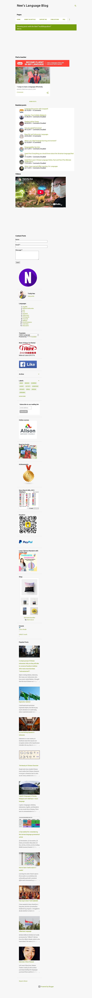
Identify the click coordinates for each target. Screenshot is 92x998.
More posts (32, 101)
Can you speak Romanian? (33, 128)
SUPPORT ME (43, 19)
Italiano (25, 320)
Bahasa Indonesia (28, 308)
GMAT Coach (23, 634)
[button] (47, 93)
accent (22, 386)
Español (25, 313)
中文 (24, 312)
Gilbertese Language (25, 931)
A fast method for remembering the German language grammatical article (29, 834)
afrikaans (22, 392)
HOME (18, 19)
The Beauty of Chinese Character (28, 765)
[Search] (75, 6)
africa (28, 389)
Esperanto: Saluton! (24, 702)
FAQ (64, 19)
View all (19, 28)
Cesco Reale (22, 629)
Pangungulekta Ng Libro (32, 147)
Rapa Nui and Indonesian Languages (36, 134)
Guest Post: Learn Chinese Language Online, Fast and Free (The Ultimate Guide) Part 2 (48, 160)
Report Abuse (23, 981)
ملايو (24, 310)
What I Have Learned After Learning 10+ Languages (41, 166)
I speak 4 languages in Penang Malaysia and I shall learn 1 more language (28, 798)
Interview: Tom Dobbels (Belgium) (35, 115)
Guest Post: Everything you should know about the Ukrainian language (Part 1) (49, 154)
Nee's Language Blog (32, 5)
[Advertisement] (42, 43)
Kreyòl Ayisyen (27, 322)
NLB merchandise (29, 617)
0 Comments (20, 92)
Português (26, 317)
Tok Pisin (25, 324)
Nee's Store (30, 620)
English (25, 306)
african (34, 389)
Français (25, 319)
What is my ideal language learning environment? (40, 141)
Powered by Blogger (47, 986)
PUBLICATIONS (55, 19)
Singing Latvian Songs (32, 121)
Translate (33, 337)
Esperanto (26, 315)
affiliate (22, 389)
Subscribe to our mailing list (29, 404)
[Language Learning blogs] (28, 484)
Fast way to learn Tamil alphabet (28, 901)
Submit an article (29, 19)
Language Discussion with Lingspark (36, 109)
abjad (21, 383)
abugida (27, 383)
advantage (35, 386)
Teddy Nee (31, 293)
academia (33, 383)
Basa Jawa (26, 325)
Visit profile (31, 296)
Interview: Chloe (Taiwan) (26, 962)
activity (28, 386)
